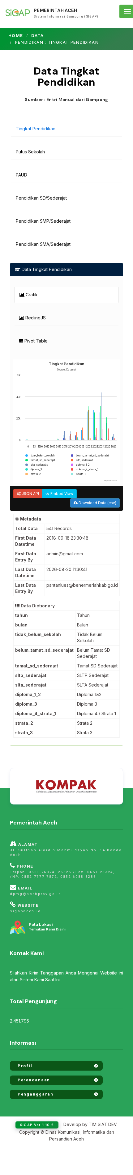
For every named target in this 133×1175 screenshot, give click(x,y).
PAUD (21, 174)
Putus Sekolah (30, 151)
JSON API (30, 493)
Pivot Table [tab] (35, 340)
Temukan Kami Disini (47, 927)
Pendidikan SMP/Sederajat (43, 221)
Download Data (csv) (97, 502)
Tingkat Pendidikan (35, 128)
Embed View (61, 493)
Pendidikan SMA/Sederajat (43, 244)
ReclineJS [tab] (35, 317)
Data (37, 35)
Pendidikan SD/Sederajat (41, 198)
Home (15, 35)
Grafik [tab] (31, 294)
